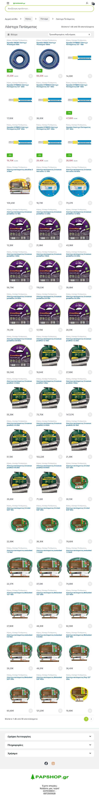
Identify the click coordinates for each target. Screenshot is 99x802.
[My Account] (87, 3)
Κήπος (28, 19)
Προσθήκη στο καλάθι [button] (28, 76)
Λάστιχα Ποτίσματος (19, 40)
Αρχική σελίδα (11, 19)
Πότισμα (44, 19)
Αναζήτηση (90, 9)
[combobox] (45, 9)
